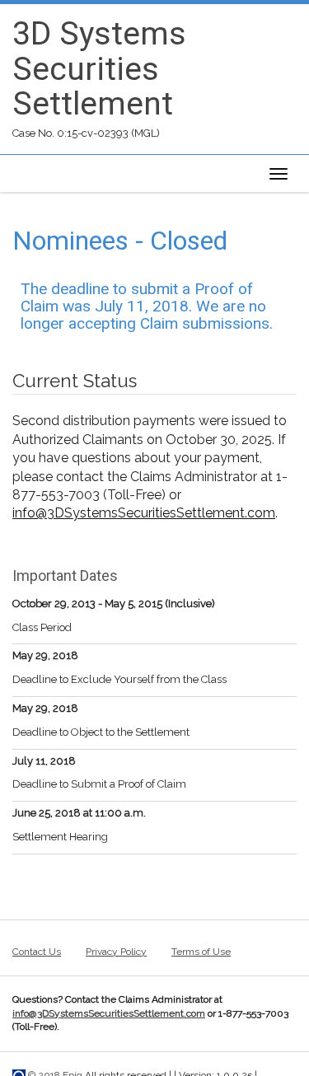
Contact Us (36, 951)
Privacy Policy (116, 951)
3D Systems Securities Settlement (99, 69)
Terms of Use (201, 951)
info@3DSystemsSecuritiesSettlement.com (143, 513)
